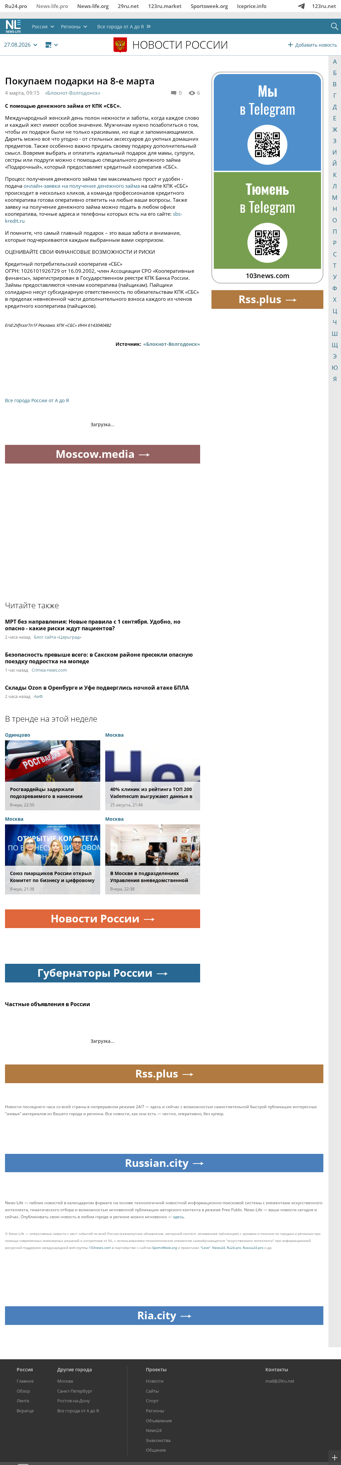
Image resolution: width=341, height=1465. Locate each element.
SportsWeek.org (164, 1247)
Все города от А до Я (78, 1411)
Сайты (152, 1391)
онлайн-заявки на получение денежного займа (82, 185)
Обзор (23, 1391)
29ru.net (128, 6)
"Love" (205, 1247)
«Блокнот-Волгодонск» (72, 92)
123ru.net (324, 6)
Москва (65, 1381)
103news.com (100, 1247)
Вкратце (25, 1411)
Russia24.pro (253, 1247)
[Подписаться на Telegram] (301, 6)
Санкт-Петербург (75, 1391)
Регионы (155, 1411)
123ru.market (164, 6)
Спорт (152, 1401)
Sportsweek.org (209, 6)
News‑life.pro (52, 6)
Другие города (74, 1369)
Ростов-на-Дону (73, 1401)
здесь (178, 1217)
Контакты (276, 1369)
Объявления (159, 1421)
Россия (25, 1369)
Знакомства (158, 1440)
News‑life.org (93, 6)
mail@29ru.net (279, 1381)
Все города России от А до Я (37, 400)
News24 (218, 1247)
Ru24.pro (16, 6)
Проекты (156, 1369)
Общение (156, 1450)
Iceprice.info (251, 6)
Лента (23, 1401)
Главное (25, 1381)
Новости (155, 1381)
